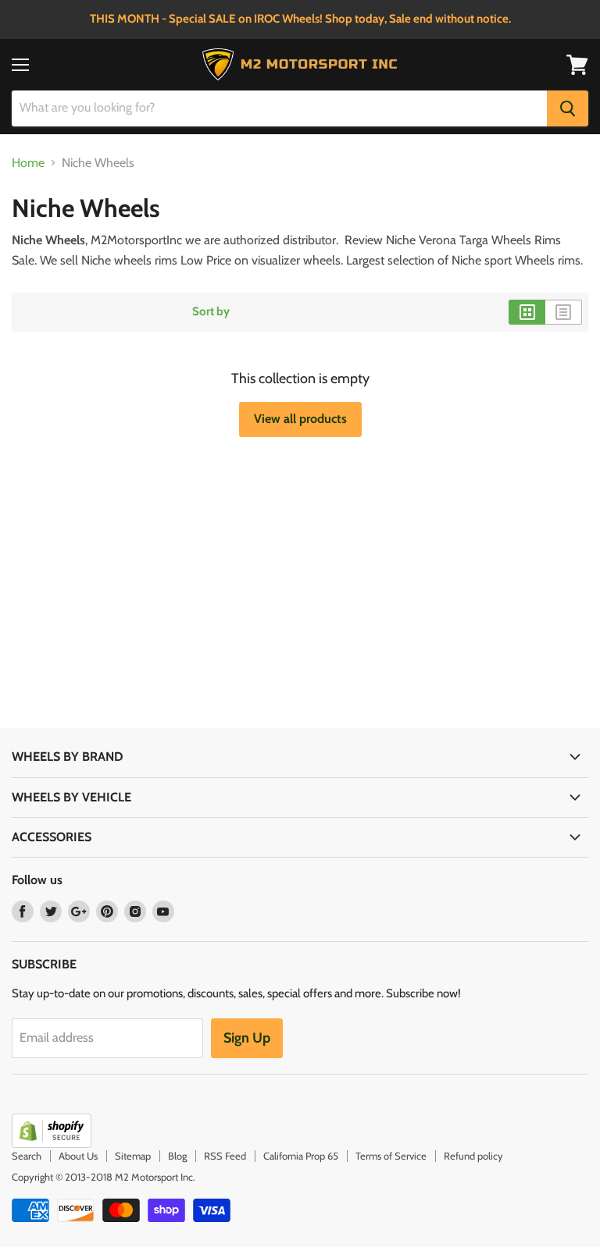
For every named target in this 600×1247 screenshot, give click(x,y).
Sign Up (246, 1037)
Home (28, 163)
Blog (177, 1155)
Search (26, 1155)
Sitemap (133, 1155)
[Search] (567, 108)
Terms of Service (391, 1155)
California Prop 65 (300, 1155)
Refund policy (473, 1155)
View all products (300, 418)
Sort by (211, 311)
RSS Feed (225, 1155)
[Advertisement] (181, 547)
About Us (78, 1155)
